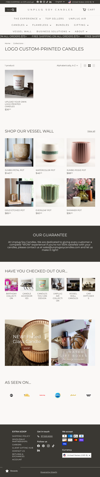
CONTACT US (18, 451)
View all (91, 131)
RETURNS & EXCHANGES (18, 455)
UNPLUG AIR (77, 18)
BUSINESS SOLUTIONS (52, 31)
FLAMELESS (40, 25)
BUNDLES (62, 25)
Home (7, 43)
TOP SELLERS (54, 18)
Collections (18, 43)
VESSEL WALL (22, 31)
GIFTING (80, 25)
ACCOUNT (17, 459)
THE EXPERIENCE (26, 18)
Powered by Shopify (48, 472)
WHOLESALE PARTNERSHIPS (19, 440)
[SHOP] (27, 343)
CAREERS (16, 444)
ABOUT (80, 31)
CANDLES (18, 25)
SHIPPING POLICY (21, 436)
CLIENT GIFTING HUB (22, 448)
